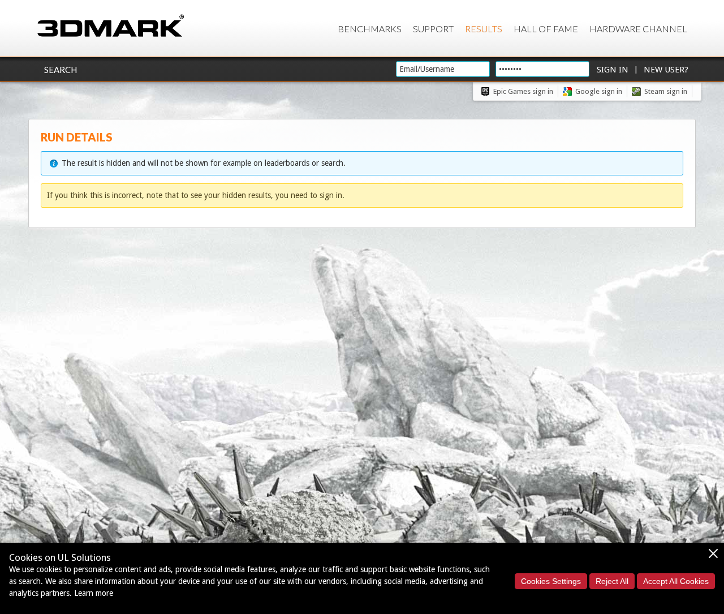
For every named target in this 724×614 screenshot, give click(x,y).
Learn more (93, 593)
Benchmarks (370, 28)
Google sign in (598, 91)
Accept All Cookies (676, 581)
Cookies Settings (551, 581)
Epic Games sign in (523, 91)
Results (483, 28)
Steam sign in (665, 91)
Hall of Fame (546, 28)
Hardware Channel (638, 28)
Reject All (612, 581)
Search (60, 70)
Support (433, 28)
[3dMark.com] (110, 26)
